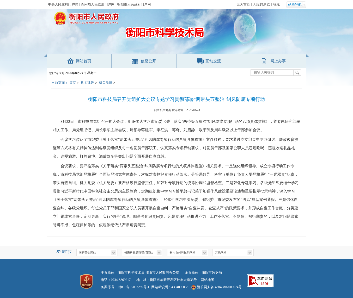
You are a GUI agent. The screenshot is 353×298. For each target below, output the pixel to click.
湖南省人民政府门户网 (98, 4)
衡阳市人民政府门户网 (134, 4)
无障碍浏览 (261, 4)
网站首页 (83, 61)
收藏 (276, 4)
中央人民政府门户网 (63, 4)
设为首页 (243, 4)
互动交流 (213, 61)
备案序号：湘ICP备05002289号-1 (125, 287)
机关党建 (105, 83)
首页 (72, 83)
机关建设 (87, 83)
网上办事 (278, 61)
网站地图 (207, 280)
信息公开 (148, 61)
